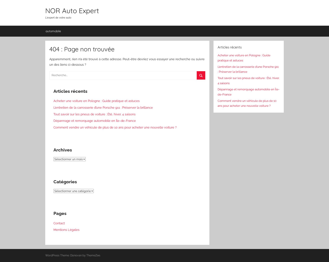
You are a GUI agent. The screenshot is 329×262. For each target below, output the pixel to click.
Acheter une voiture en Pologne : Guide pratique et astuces (96, 101)
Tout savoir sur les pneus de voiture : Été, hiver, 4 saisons (94, 114)
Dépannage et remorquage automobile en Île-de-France (94, 121)
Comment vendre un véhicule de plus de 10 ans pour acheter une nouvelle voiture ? (115, 127)
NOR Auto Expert (72, 10)
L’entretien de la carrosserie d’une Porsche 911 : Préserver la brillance (103, 107)
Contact (59, 223)
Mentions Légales (66, 230)
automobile (53, 31)
